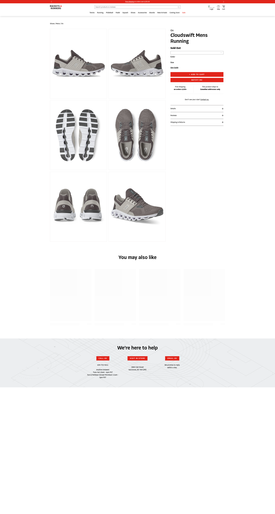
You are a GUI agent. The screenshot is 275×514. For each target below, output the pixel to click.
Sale (183, 12)
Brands (152, 12)
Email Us (172, 358)
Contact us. (204, 99)
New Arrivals (162, 12)
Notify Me (196, 80)
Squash (125, 12)
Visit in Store (137, 358)
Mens (58, 23)
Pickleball (109, 12)
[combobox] (137, 7)
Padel (118, 12)
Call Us (103, 358)
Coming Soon (175, 12)
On (62, 23)
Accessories (142, 12)
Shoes (133, 12)
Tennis (92, 12)
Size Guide (174, 67)
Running (100, 12)
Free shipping (129, 2)
